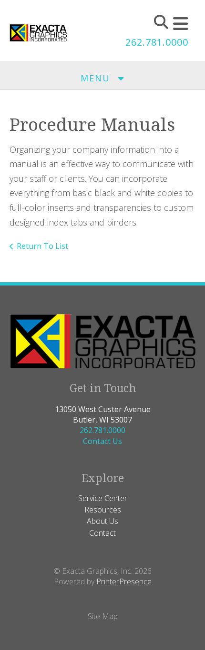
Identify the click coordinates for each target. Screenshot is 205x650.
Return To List (42, 246)
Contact (102, 533)
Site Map (103, 616)
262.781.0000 (156, 42)
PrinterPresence (124, 581)
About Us (102, 521)
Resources (102, 509)
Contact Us (102, 441)
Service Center (102, 498)
